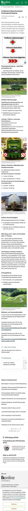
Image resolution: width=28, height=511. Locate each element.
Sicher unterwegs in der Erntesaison (11, 415)
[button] (26, 2)
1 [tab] (6, 371)
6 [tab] (16, 371)
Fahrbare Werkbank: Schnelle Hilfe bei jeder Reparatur (13, 403)
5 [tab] (14, 371)
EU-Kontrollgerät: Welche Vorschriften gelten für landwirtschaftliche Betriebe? (13, 394)
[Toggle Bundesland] (17, 3)
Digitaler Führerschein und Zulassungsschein (13, 398)
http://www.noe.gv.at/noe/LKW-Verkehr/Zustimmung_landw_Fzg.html (13, 340)
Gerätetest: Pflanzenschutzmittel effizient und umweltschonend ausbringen (13, 388)
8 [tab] (20, 371)
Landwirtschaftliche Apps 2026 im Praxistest (13, 411)
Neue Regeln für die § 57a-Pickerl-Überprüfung (14, 383)
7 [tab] (18, 371)
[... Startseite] (5, 3)
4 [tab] (12, 371)
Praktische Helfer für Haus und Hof (10, 408)
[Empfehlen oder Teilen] (26, 17)
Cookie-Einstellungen (19, 498)
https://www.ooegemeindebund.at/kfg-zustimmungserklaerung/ (13, 328)
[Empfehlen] (23, 17)
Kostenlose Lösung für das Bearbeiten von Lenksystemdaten (12, 420)
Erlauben (14, 508)
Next (26, 358)
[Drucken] (19, 17)
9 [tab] (21, 371)
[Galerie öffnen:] (14, 50)
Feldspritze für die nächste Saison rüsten (12, 425)
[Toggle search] (22, 3)
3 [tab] (10, 371)
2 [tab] (8, 371)
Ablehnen (14, 504)
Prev (23, 358)
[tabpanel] (12, 365)
